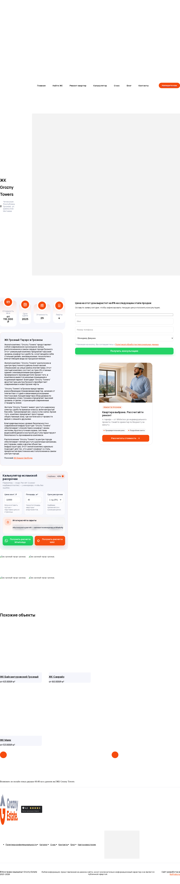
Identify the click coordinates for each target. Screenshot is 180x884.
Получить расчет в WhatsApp (20, 541)
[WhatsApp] (52, 809)
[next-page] (115, 755)
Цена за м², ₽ (10, 494)
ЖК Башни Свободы (23, 458)
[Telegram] (44, 809)
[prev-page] (3, 755)
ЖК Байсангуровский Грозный (19, 676)
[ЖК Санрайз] (70, 646)
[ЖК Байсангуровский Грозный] (21, 646)
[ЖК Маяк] (21, 709)
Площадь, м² (32, 494)
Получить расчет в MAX (52, 541)
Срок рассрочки (55, 494)
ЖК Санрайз (56, 676)
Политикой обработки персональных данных (137, 344)
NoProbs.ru (175, 874)
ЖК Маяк (5, 740)
